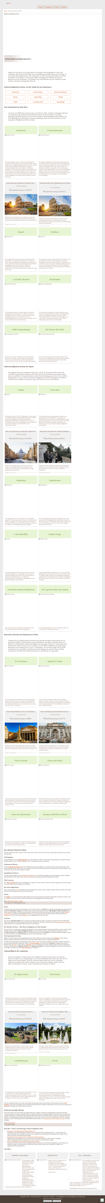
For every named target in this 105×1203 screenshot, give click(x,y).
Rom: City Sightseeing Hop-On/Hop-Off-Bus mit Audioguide (23, 1141)
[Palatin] (13, 901)
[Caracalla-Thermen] (9, 1122)
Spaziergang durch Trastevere (63, 922)
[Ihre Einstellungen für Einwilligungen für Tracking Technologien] (102, 1200)
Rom (40, 7)
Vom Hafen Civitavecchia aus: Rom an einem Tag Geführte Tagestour (25, 1137)
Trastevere (29, 944)
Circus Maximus (34, 943)
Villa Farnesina (26, 947)
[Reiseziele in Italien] (52, 1)
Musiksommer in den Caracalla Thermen (54, 1118)
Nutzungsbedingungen (56, 1198)
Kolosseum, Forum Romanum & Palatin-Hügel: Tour (21, 1131)
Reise (57, 7)
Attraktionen (48, 7)
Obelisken (57, 938)
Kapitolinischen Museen (27, 875)
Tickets (64, 7)
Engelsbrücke (25, 915)
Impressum (46, 1198)
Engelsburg (7, 915)
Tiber (17, 889)
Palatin (8, 897)
